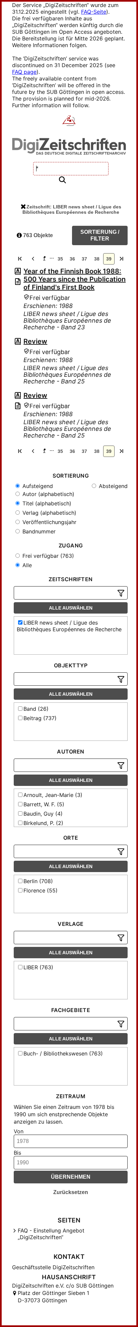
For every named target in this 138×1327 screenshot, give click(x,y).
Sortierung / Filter (99, 235)
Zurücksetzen (70, 1192)
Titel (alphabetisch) (46, 503)
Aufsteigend (37, 486)
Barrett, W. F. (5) (43, 804)
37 (84, 259)
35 (60, 259)
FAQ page (24, 71)
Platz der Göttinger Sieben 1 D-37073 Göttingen (53, 1297)
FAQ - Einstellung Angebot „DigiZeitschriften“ (51, 1233)
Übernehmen (70, 1177)
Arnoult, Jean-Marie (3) (52, 795)
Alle (26, 565)
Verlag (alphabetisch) (48, 512)
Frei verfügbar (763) (47, 555)
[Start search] (62, 180)
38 (96, 259)
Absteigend (112, 486)
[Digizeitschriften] (69, 121)
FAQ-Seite (93, 11)
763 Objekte (37, 235)
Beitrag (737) (40, 718)
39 (109, 259)
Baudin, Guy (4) (43, 813)
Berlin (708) (38, 881)
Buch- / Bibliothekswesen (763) (63, 1053)
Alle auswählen (70, 608)
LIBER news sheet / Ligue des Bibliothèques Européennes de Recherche (69, 626)
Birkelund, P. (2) (43, 823)
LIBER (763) (38, 967)
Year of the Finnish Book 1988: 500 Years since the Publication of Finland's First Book (74, 279)
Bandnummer (38, 531)
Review (35, 341)
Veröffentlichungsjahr (48, 522)
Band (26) (36, 708)
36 (72, 259)
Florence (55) (40, 890)
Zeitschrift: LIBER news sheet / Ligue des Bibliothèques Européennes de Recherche (72, 209)
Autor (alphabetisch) (47, 494)
